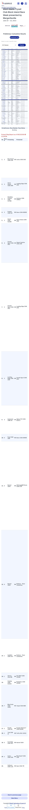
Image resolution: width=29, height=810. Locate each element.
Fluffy (4, 86)
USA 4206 (3, 50)
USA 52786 (3, 94)
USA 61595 (3, 116)
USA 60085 (3, 108)
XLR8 (4, 92)
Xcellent (4, 59)
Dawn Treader (4, 122)
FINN (4, 120)
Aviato (4, 65)
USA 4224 (3, 52)
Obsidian (4, 110)
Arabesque (4, 95)
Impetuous (4, 50)
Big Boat (4, 64)
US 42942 (3, 106)
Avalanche (4, 83)
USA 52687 (3, 118)
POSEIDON (4, 53)
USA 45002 (3, 107)
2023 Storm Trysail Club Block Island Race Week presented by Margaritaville (9, 8)
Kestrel (4, 77)
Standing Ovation (5, 94)
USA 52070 (3, 113)
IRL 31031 (3, 86)
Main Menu (14, 798)
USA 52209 (3, 65)
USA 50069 (3, 51)
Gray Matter (4, 73)
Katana (4, 62)
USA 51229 (3, 119)
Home (3, 5)
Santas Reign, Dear (5, 76)
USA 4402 (3, 61)
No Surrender (4, 101)
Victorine (4, 89)
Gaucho (4, 68)
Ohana (4, 104)
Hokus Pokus (4, 98)
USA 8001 (3, 92)
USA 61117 (3, 104)
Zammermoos (4, 52)
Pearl (4, 75)
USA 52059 (3, 53)
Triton (4, 117)
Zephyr (4, 85)
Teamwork (4, 54)
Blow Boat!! (4, 74)
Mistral (4, 63)
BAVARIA (4, 116)
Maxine (4, 61)
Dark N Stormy (5, 87)
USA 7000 (3, 89)
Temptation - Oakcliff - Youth (5, 51)
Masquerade (4, 113)
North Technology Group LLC (18, 803)
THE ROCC (4, 56)
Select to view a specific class (8, 41)
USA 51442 (3, 59)
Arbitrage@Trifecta (5, 71)
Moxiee (4, 108)
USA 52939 (3, 54)
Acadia (4, 107)
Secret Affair (4, 106)
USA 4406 (3, 62)
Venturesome (4, 118)
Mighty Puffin (4, 96)
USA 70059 (3, 85)
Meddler (4, 119)
